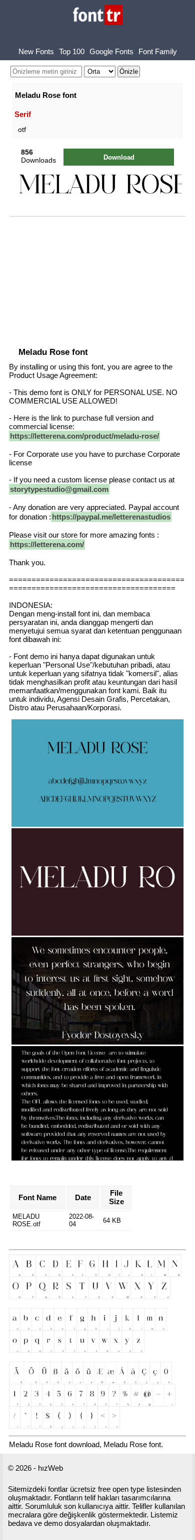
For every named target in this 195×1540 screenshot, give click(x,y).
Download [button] (119, 157)
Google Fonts (112, 51)
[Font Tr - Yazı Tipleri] (97, 16)
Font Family (157, 51)
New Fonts (36, 51)
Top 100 (71, 51)
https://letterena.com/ (47, 544)
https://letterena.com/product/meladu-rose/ (84, 436)
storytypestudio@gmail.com (59, 489)
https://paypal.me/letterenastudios (111, 516)
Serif (22, 114)
